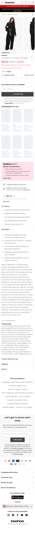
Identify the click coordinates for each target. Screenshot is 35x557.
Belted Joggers (8, 407)
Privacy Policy (9, 103)
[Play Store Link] (17, 497)
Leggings (6, 382)
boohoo (4, 55)
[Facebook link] (17, 515)
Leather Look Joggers (24, 407)
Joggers (3, 14)
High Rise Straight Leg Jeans (22, 382)
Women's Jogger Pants (17, 386)
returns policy (26, 189)
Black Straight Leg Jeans (24, 393)
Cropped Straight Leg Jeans (17, 403)
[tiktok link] (26, 515)
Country (17, 502)
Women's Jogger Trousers (17, 389)
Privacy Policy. (18, 454)
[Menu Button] (2, 2)
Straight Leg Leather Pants (17, 400)
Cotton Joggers (24, 396)
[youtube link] (22, 515)
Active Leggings (11, 396)
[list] (17, 6)
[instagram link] (8, 515)
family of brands (18, 448)
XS (4, 79)
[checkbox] (2, 101)
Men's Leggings (8, 393)
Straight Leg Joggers (12, 14)
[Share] (32, 14)
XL (26, 79)
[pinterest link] (13, 515)
